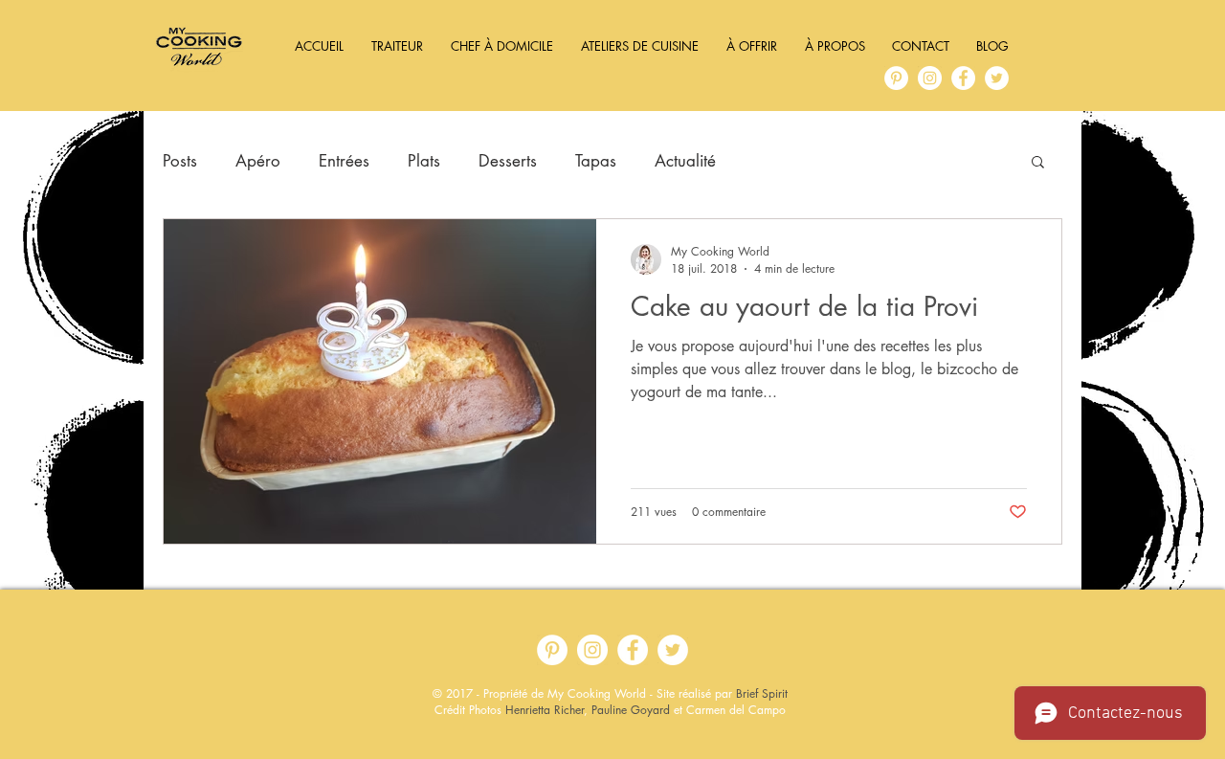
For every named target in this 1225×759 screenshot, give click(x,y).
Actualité (685, 161)
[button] (1038, 163)
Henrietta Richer (544, 710)
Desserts (508, 161)
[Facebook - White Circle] (963, 78)
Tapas (595, 161)
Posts (180, 161)
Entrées (344, 161)
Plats (424, 161)
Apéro (257, 161)
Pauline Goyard (630, 710)
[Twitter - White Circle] (997, 78)
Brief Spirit (762, 693)
